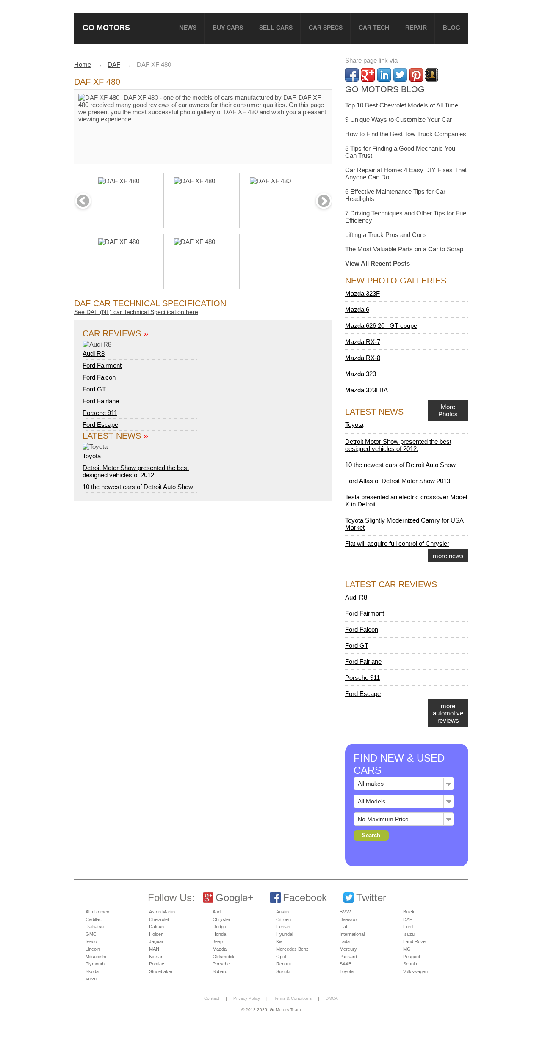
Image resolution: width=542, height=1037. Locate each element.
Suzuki (283, 971)
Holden (156, 934)
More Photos (448, 410)
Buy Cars (228, 27)
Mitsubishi (96, 956)
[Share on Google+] (368, 75)
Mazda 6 (357, 309)
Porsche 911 (100, 412)
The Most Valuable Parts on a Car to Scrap (404, 249)
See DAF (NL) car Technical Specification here (136, 311)
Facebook (305, 897)
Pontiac (156, 963)
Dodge (219, 926)
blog (451, 27)
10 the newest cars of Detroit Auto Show (138, 486)
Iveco (91, 941)
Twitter (371, 897)
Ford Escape (100, 424)
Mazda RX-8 (362, 357)
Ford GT (94, 389)
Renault (284, 963)
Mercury (348, 949)
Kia (279, 941)
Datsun (156, 926)
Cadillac (94, 919)
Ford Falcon (99, 377)
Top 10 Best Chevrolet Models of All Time (401, 105)
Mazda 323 (360, 373)
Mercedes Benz (292, 949)
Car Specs (326, 27)
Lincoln (93, 949)
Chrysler (221, 919)
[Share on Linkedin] (384, 75)
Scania (410, 963)
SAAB (345, 963)
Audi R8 (94, 353)
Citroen (283, 919)
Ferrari (283, 926)
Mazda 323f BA (366, 389)
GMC (91, 934)
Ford (408, 926)
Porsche (221, 963)
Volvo (91, 978)
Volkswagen (415, 971)
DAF (407, 919)
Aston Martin (162, 911)
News (187, 27)
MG (407, 949)
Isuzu (409, 934)
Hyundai (284, 934)
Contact (211, 998)
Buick (409, 911)
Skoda (92, 971)
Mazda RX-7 (362, 341)
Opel (281, 956)
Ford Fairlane (101, 400)
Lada (345, 941)
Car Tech (374, 27)
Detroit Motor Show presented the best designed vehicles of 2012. (136, 471)
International (352, 934)
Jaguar (156, 941)
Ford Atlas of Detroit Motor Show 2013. (398, 480)
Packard (348, 956)
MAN (154, 949)
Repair (416, 27)
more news (448, 555)
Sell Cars (276, 27)
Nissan (156, 956)
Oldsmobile (224, 956)
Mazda (220, 949)
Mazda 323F (362, 293)
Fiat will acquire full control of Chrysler (397, 543)
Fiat (343, 926)
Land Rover (415, 941)
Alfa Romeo (97, 911)
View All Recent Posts (377, 263)
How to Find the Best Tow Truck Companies (405, 134)
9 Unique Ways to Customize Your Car (398, 119)
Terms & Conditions (293, 998)
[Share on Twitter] (400, 75)
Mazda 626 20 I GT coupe (381, 325)
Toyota (92, 455)
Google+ (235, 897)
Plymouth (95, 963)
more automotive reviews (448, 713)
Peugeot (411, 956)
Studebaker (161, 971)
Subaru (220, 971)
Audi (217, 911)
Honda (219, 934)
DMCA (332, 998)
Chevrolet (159, 919)
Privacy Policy (246, 998)
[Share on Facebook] (352, 75)
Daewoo (348, 919)
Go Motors (106, 27)
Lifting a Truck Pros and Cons (386, 234)
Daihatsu (95, 926)
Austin (282, 911)
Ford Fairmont (102, 365)
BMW (345, 911)
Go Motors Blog (385, 89)
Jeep (218, 941)
